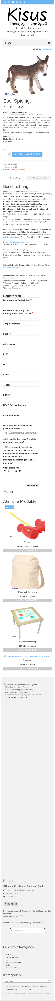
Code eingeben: (11, 468)
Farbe (8, 960)
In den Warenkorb (27, 154)
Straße (7, 333)
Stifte (8, 965)
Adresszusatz (9, 344)
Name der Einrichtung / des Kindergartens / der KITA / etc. (18, 312)
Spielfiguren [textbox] (26, 981)
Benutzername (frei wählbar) (17, 300)
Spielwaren (22, 169)
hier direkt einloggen (11, 268)
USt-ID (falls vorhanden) (14, 405)
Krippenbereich (12, 967)
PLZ (5, 354)
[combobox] (27, 981)
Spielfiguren (47, 49)
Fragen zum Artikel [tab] (39, 178)
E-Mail (6, 394)
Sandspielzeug (12, 957)
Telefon (6, 385)
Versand (10, 911)
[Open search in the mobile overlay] (27, 931)
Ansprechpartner (11, 324)
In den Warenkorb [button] (27, 550)
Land (6, 374)
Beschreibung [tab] (15, 178)
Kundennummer (11, 415)
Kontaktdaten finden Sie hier (21, 242)
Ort (5, 364)
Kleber (8, 955)
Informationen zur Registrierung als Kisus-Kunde (25, 923)
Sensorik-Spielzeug (13, 962)
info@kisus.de (9, 237)
